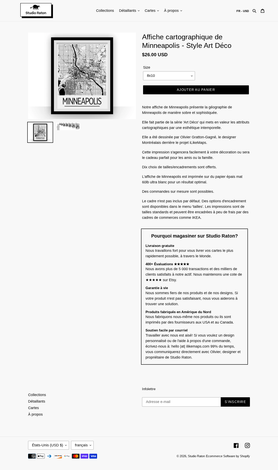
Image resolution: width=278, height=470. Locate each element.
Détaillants (36, 401)
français (81, 445)
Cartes (33, 408)
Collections (37, 395)
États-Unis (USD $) (47, 445)
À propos (35, 414)
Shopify (245, 456)
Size (146, 67)
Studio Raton (196, 456)
